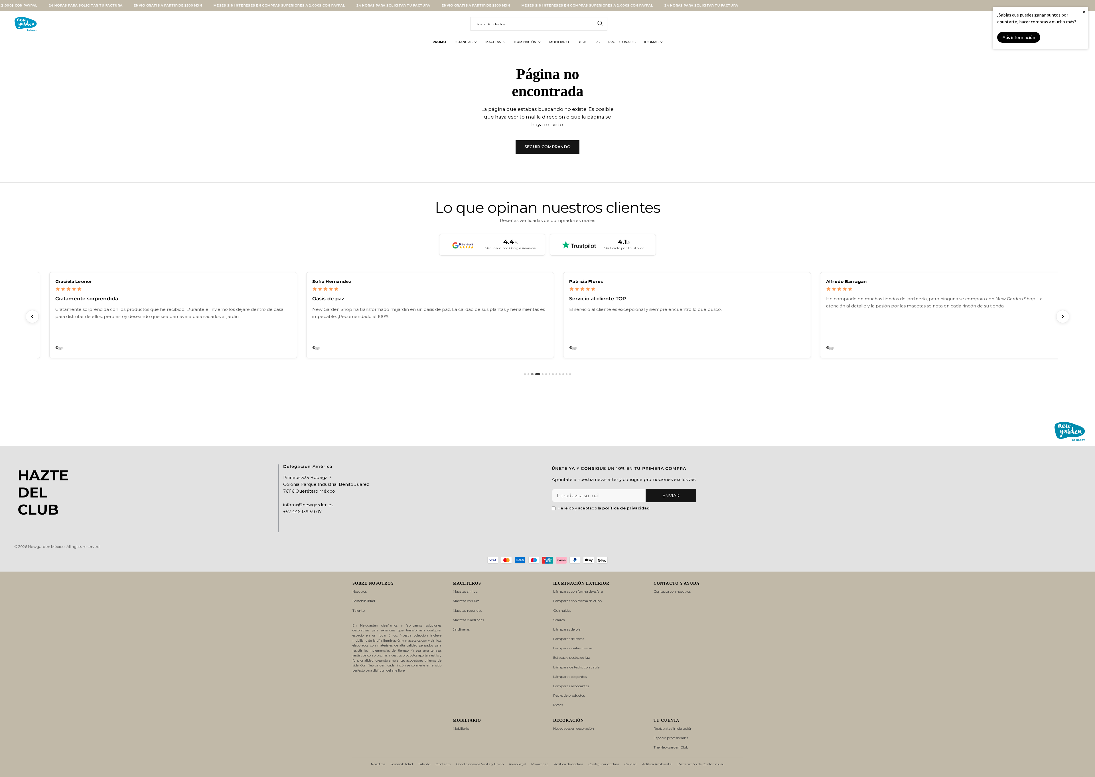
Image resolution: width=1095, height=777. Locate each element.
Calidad (630, 764)
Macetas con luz (466, 601)
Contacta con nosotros (672, 591)
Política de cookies (568, 764)
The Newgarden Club (671, 747)
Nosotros (359, 591)
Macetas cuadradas (468, 620)
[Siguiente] (1062, 316)
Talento (358, 610)
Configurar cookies (603, 764)
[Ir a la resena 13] (570, 374)
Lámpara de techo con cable (576, 667)
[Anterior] (32, 316)
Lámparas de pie (566, 629)
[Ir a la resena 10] (560, 374)
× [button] (1083, 11)
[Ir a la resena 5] (543, 374)
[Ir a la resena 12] (566, 374)
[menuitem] (439, 42)
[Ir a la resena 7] (549, 374)
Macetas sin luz (465, 591)
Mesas (558, 705)
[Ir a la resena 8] (553, 374)
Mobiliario (461, 728)
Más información (1018, 37)
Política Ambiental (657, 764)
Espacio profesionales (671, 738)
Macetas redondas (467, 610)
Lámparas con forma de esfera (578, 591)
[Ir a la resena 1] (525, 374)
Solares (559, 620)
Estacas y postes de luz (571, 657)
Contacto (443, 764)
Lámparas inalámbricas (572, 648)
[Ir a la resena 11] (563, 374)
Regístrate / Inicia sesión (673, 728)
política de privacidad (626, 508)
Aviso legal (517, 764)
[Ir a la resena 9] (556, 374)
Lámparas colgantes (570, 676)
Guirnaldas (562, 610)
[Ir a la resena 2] (528, 374)
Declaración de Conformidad (701, 764)
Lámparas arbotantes (571, 686)
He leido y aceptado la (604, 508)
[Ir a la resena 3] (532, 374)
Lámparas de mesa (568, 639)
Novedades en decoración (573, 728)
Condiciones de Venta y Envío (480, 764)
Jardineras (461, 629)
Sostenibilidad (363, 601)
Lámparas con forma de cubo (577, 601)
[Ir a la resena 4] (537, 374)
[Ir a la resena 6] (546, 374)
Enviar (671, 495)
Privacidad (540, 764)
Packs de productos (569, 695)
